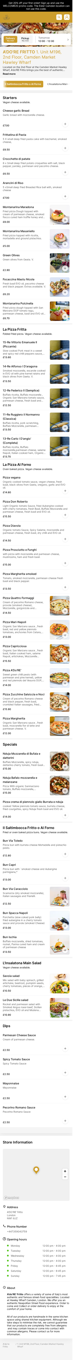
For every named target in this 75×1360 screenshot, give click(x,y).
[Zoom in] (65, 1171)
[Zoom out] (65, 1177)
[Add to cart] (65, 124)
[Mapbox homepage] (11, 1198)
